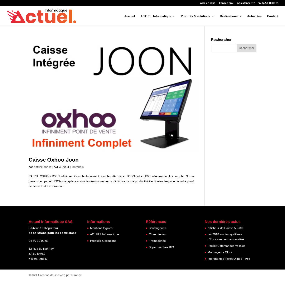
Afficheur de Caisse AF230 (225, 228)
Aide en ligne (207, 3)
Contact (272, 16)
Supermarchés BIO (161, 247)
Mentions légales (101, 228)
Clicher (76, 275)
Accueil (129, 16)
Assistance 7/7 (246, 3)
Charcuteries (157, 234)
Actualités (254, 16)
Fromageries (157, 240)
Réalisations (229, 16)
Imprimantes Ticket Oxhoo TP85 (229, 258)
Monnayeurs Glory (220, 252)
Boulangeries (157, 228)
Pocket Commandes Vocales (226, 245)
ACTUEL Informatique (155, 16)
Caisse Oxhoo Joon (54, 160)
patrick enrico (43, 166)
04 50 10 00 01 (270, 3)
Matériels (78, 166)
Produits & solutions (195, 16)
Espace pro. (226, 3)
